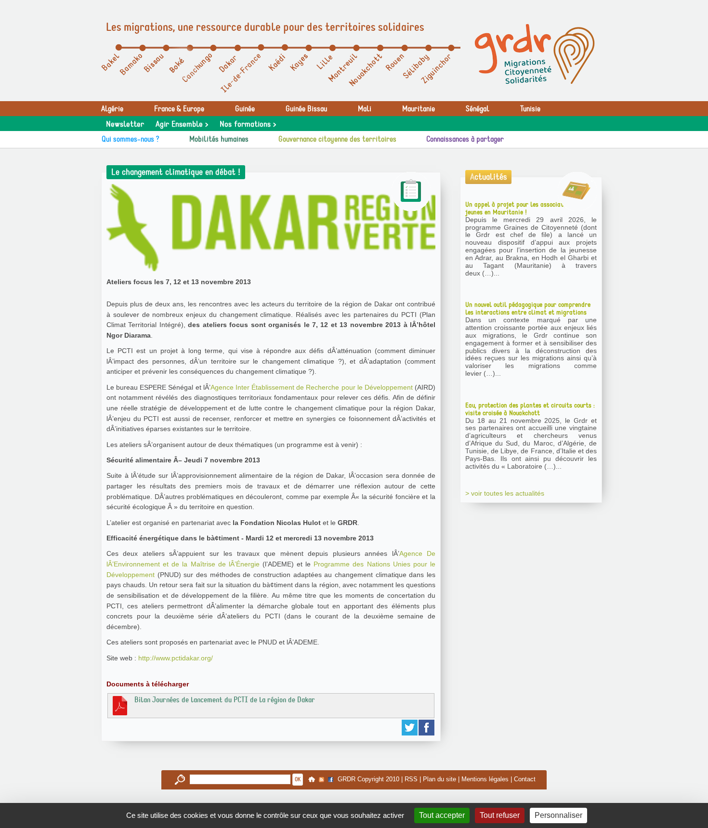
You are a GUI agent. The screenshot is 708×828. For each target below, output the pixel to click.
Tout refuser (500, 815)
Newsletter (125, 124)
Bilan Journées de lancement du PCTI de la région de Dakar (224, 700)
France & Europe (179, 109)
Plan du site (439, 779)
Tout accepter (442, 815)
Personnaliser (558, 815)
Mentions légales (485, 779)
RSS (411, 779)
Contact (525, 779)
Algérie (112, 109)
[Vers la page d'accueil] (534, 54)
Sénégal (477, 109)
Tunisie (530, 109)
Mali (364, 109)
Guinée (245, 109)
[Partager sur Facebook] (427, 727)
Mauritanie (418, 109)
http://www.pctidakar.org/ (175, 658)
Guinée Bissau (306, 109)
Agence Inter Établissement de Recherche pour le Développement (311, 387)
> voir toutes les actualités (504, 493)
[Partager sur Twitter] (410, 727)
